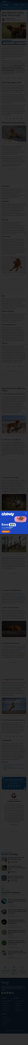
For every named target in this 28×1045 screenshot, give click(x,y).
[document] (14, 522)
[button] (26, 513)
